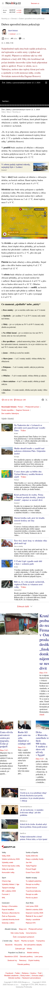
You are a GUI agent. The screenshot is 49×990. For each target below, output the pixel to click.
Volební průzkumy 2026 (11, 859)
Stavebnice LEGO (11, 956)
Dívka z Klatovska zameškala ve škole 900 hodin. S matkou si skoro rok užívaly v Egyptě (42, 744)
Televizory (22, 960)
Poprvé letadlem (8, 909)
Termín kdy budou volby (11, 866)
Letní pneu (39, 956)
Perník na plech (32, 898)
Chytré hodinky (34, 960)
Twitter (17, 973)
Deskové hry (12, 960)
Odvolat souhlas (14, 978)
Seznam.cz (35, 3)
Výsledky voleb (7, 862)
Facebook (9, 973)
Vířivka (29, 949)
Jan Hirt (29, 862)
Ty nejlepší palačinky (33, 881)
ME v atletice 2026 (9, 891)
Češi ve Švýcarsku (9, 916)
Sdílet (15, 38)
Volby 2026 (6, 856)
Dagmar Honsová (22, 410)
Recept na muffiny (32, 884)
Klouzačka (18, 945)
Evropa (16, 457)
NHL (3, 898)
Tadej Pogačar (31, 866)
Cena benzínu (31, 933)
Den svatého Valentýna (10, 413)
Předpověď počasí (32, 407)
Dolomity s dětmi (8, 923)
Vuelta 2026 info (32, 856)
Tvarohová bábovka (33, 891)
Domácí (4, 170)
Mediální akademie (11, 975)
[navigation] (3, 3)
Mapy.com (23, 929)
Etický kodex (25, 975)
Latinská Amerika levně (10, 919)
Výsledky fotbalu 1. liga (10, 884)
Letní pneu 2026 (32, 906)
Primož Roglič (31, 869)
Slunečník (8, 945)
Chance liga (6, 881)
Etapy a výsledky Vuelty (34, 859)
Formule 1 (6, 894)
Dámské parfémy (26, 956)
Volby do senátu (8, 869)
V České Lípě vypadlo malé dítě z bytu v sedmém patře (28, 562)
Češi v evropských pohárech (23, 937)
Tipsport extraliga (8, 888)
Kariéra (33, 973)
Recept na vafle (32, 894)
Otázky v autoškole (33, 919)
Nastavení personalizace (31, 978)
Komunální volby (8, 872)
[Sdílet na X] (46, 400)
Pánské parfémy (23, 964)
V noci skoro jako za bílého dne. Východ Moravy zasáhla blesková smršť (28, 474)
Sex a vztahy (18, 546)
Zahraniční (17, 590)
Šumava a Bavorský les (11, 913)
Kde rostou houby (17, 933)
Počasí (20, 407)
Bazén (17, 941)
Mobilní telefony (33, 952)
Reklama (25, 973)
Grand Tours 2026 (32, 872)
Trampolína (40, 941)
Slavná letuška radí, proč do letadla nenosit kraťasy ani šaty (29, 519)
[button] (46, 82)
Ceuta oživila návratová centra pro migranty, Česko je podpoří (6, 739)
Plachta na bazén (27, 941)
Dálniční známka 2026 (34, 909)
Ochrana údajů (37, 975)
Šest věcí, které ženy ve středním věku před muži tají (30, 542)
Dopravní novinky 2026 (34, 913)
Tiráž (40, 973)
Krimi (16, 433)
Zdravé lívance (31, 888)
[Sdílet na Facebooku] (43, 400)
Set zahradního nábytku (33, 945)
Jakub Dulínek (13, 30)
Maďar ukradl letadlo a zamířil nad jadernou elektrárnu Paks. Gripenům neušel (29, 451)
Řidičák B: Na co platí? (34, 916)
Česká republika (7, 410)
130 (23, 38)
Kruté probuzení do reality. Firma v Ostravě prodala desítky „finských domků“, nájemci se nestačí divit (29, 497)
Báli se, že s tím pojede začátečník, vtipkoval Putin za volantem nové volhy (29, 584)
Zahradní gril (20, 949)
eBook (7, 38)
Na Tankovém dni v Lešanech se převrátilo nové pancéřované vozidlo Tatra (29, 428)
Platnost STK (31, 923)
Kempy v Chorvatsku (9, 906)
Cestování (17, 523)
